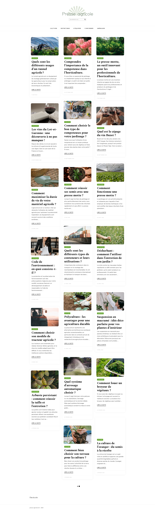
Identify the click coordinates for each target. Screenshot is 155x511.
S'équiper (34, 58)
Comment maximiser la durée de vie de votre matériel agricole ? (44, 198)
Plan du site (34, 497)
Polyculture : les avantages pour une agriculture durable (77, 320)
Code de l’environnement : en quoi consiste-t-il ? (44, 267)
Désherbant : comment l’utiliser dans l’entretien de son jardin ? (109, 256)
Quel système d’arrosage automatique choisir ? (73, 387)
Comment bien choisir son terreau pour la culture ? (76, 454)
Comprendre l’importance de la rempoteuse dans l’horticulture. (76, 67)
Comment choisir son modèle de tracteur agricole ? (44, 336)
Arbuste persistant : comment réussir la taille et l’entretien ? (44, 400)
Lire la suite (36, 89)
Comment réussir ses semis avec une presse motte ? (76, 192)
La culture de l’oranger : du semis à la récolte (110, 447)
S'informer (68, 58)
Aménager (101, 28)
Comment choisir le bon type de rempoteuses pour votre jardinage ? (77, 131)
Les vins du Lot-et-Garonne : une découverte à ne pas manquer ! (44, 135)
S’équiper (77, 28)
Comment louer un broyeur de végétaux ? (109, 387)
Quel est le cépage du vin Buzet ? (109, 133)
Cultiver (53, 28)
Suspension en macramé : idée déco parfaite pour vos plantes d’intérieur (110, 322)
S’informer (89, 28)
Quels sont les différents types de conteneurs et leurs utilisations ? (77, 256)
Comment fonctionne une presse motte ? (107, 192)
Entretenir (65, 28)
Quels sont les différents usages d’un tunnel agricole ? (43, 67)
